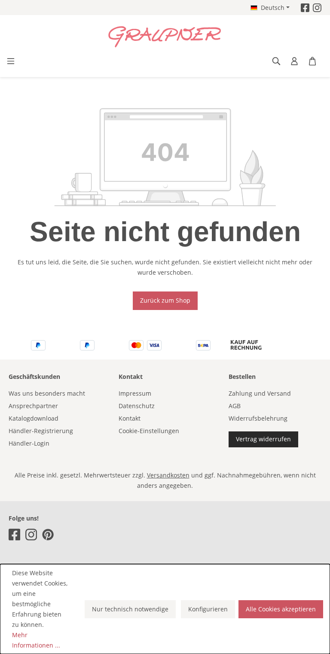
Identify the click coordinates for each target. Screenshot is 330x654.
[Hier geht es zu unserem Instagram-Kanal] (317, 7)
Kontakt (130, 418)
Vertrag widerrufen (263, 439)
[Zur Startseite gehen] (165, 37)
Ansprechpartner (33, 406)
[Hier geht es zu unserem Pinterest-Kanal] (48, 534)
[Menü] (11, 61)
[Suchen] (276, 61)
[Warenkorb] (312, 61)
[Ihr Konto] (294, 61)
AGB (235, 406)
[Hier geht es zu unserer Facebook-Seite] (305, 7)
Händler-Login (29, 443)
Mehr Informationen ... (36, 640)
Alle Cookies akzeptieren (281, 609)
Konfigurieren (208, 609)
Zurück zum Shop (165, 300)
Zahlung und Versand (260, 393)
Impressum (135, 393)
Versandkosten (168, 475)
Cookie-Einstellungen (149, 431)
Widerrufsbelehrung (258, 418)
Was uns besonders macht (47, 393)
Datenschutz (137, 406)
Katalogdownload (33, 418)
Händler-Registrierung (41, 431)
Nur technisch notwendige (130, 609)
